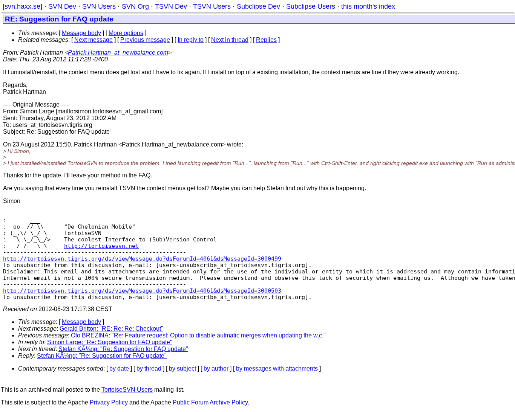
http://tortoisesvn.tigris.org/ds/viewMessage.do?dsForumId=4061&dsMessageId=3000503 (142, 290)
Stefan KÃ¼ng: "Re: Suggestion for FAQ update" (123, 349)
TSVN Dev (171, 6)
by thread (148, 368)
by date (119, 368)
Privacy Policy (109, 402)
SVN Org (135, 6)
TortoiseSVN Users (127, 389)
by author (216, 368)
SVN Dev (62, 6)
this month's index (368, 6)
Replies (266, 40)
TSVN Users (212, 6)
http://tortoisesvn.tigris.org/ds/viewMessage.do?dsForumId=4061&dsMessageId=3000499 (142, 258)
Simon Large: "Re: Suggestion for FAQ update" (109, 342)
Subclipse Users (310, 6)
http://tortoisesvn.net (101, 246)
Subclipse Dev (258, 6)
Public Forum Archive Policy (210, 402)
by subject (182, 368)
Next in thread (229, 40)
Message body (81, 33)
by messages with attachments (277, 368)
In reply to (191, 40)
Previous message (145, 40)
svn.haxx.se (22, 6)
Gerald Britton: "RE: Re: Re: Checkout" (111, 328)
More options (126, 33)
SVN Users (99, 6)
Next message (93, 40)
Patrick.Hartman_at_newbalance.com (118, 52)
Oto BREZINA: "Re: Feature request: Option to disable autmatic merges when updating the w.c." (198, 335)
